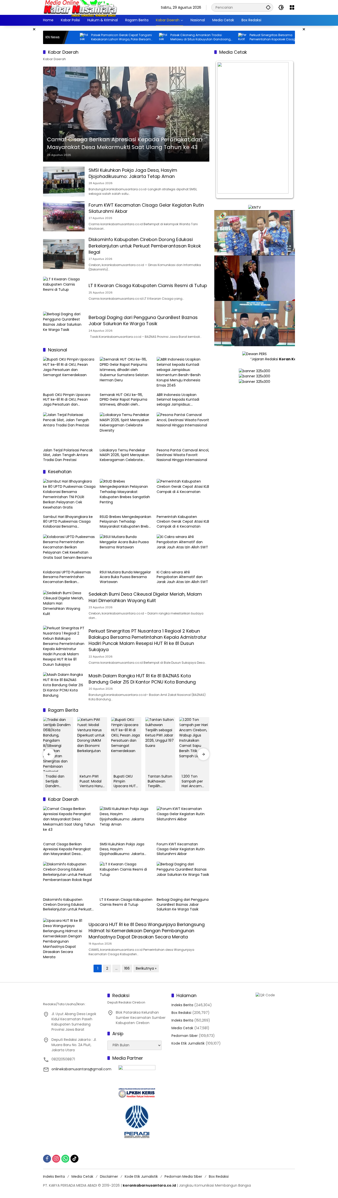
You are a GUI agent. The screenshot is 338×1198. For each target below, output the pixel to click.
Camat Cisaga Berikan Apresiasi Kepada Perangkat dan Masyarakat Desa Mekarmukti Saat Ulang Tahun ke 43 (124, 143)
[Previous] (224, 129)
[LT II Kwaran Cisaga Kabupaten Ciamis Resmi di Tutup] (64, 292)
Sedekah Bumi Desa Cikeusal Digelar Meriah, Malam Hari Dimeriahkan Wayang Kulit (145, 597)
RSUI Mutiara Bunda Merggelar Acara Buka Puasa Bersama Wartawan (125, 577)
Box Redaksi (181, 1012)
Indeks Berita (182, 1004)
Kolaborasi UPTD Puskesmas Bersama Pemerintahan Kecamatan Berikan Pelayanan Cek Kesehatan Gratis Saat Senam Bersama (67, 577)
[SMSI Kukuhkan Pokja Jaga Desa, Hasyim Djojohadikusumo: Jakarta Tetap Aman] (64, 181)
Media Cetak (182, 1028)
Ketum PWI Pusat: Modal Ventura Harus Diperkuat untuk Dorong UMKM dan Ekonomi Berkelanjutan (92, 781)
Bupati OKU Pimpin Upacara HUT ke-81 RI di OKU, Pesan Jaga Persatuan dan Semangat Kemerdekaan (66, 399)
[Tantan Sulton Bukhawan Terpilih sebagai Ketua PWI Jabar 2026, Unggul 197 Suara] (160, 744)
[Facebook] (47, 1159)
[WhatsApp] (65, 1159)
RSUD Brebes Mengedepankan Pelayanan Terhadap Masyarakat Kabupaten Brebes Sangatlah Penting (126, 521)
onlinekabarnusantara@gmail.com (81, 1069)
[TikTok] (74, 1159)
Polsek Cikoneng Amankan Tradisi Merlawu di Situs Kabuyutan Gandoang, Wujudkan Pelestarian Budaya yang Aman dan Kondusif (152, 37)
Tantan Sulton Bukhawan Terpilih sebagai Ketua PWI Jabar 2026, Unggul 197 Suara (160, 781)
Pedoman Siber (184, 1035)
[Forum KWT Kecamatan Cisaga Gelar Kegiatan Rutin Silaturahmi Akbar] (64, 216)
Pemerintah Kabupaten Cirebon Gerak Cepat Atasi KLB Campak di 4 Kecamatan (183, 521)
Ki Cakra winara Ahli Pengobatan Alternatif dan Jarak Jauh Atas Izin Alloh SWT (182, 577)
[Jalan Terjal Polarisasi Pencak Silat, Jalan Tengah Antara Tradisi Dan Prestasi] (69, 428)
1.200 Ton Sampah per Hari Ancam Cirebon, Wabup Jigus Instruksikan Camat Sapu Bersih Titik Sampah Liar (193, 781)
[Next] (284, 129)
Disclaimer (109, 1176)
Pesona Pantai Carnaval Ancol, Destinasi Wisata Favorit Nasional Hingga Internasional (183, 455)
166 (127, 968)
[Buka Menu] (292, 7)
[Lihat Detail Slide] (254, 438)
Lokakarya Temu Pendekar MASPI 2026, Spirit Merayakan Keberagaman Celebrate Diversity (124, 455)
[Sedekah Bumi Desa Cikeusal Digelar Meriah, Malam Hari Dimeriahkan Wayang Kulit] (64, 605)
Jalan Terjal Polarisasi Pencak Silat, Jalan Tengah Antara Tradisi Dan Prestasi (68, 455)
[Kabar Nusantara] (80, 7)
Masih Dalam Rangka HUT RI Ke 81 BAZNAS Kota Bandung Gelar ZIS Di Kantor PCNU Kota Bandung (142, 679)
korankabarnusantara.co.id (149, 1185)
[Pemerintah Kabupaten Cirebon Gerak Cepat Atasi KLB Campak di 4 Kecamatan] (183, 495)
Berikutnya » (146, 968)
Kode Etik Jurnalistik (188, 1043)
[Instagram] (56, 1159)
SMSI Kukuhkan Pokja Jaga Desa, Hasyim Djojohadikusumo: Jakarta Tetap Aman (133, 173)
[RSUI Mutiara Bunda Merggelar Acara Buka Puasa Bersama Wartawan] (126, 550)
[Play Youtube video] (254, 232)
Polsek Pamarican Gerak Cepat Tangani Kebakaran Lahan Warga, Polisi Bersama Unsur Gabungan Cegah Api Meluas (73, 37)
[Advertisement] (23, 100)
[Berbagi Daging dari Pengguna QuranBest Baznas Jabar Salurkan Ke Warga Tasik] (64, 327)
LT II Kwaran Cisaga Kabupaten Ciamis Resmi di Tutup (148, 285)
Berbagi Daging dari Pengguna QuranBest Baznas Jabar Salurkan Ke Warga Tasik (143, 320)
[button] (268, 7)
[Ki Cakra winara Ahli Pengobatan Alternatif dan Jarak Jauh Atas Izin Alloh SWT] (183, 550)
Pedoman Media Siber (183, 1176)
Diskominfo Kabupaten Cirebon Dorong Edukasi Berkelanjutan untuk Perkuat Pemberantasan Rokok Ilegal (145, 245)
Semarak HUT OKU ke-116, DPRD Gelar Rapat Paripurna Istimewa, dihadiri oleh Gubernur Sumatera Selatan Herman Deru (124, 399)
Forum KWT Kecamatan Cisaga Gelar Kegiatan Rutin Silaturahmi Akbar (181, 849)
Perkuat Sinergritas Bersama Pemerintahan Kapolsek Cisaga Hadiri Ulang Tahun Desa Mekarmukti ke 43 (230, 37)
